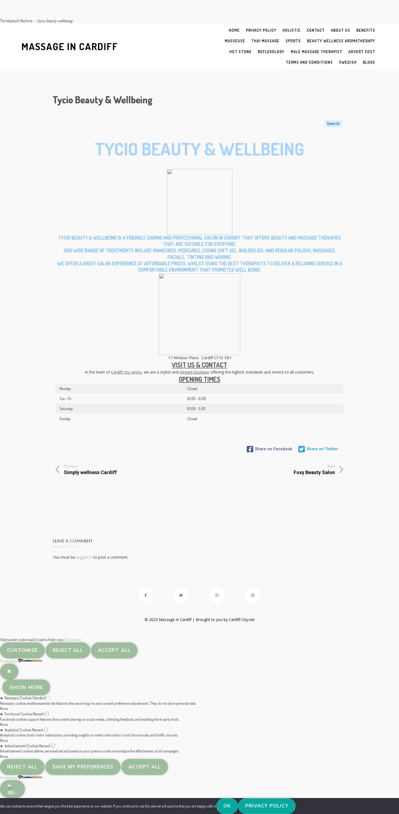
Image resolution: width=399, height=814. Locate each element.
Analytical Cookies (18, 730)
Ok (227, 806)
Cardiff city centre (126, 372)
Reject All (68, 650)
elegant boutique (194, 372)
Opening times (199, 379)
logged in (84, 557)
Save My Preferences (82, 767)
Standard (39, 698)
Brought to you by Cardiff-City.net (225, 619)
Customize (22, 650)
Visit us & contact (199, 365)
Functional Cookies (18, 714)
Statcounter (72, 639)
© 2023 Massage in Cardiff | (170, 619)
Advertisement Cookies (21, 746)
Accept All (114, 650)
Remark (38, 714)
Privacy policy (267, 806)
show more (26, 687)
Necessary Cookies (18, 698)
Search (333, 123)
